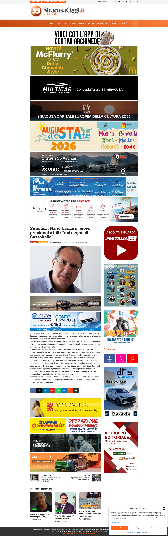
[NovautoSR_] (121, 393)
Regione (100, 23)
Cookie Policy (130, 532)
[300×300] (121, 327)
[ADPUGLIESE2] (65, 462)
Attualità (123, 23)
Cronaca (72, 23)
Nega (138, 528)
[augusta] (84, 136)
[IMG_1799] (65, 425)
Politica (81, 23)
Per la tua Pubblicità (50, 2)
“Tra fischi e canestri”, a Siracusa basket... (40, 517)
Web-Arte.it (101, 531)
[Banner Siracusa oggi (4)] (84, 164)
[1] (121, 447)
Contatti (62, 2)
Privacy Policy (67, 533)
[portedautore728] (65, 407)
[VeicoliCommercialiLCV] (84, 88)
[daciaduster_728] (65, 303)
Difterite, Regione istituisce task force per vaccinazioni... (65, 513)
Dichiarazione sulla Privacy (141, 532)
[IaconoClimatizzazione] (65, 321)
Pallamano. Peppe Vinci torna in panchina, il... (89, 515)
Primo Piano (61, 23)
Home (52, 23)
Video (107, 23)
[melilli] (121, 285)
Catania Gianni (57, 242)
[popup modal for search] (135, 23)
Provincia (90, 23)
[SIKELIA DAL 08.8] (84, 209)
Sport (114, 23)
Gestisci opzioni (156, 528)
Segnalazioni (35, 2)
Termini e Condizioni (89, 533)
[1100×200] (84, 111)
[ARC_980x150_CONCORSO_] (84, 37)
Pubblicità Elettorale (118, 30)
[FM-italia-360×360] (121, 243)
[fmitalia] (84, 186)
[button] (164, 508)
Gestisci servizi (115, 522)
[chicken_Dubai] (84, 60)
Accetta (119, 528)
